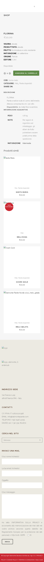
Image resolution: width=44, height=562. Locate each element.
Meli (16, 83)
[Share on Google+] (19, 87)
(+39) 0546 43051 (18, 420)
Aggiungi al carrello (26, 73)
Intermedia (27, 143)
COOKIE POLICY (12, 560)
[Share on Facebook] (14, 87)
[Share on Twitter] (17, 87)
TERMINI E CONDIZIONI (27, 560)
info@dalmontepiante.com (18, 417)
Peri (16, 188)
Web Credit (39, 560)
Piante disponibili (25, 83)
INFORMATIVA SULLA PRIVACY (25, 522)
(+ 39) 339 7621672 (19, 423)
